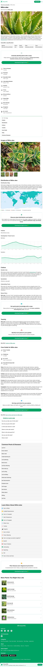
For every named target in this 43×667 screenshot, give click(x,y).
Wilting (3, 495)
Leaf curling (4, 471)
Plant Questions (20, 641)
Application (31, 641)
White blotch (4, 492)
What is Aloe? (5, 437)
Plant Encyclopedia (5, 4)
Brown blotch (5, 450)
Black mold (4, 453)
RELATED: (8, 343)
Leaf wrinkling (5, 474)
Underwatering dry (6, 456)
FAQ (1, 650)
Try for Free (37, 1)
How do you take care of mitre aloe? (10, 421)
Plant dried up (5, 468)
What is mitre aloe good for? (8, 432)
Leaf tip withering (6, 465)
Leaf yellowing (5, 459)
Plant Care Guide (12, 641)
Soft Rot (3, 498)
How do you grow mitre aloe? (8, 423)
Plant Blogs (26, 641)
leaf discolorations (6, 480)
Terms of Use (10, 645)
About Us (22, 645)
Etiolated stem (5, 483)
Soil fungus (4, 486)
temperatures (4, 39)
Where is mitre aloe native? (8, 429)
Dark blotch (4, 489)
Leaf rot (3, 447)
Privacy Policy (3, 645)
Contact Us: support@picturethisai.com (11, 650)
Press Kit (27, 645)
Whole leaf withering (6, 477)
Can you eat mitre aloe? (7, 435)
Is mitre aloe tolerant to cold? (8, 426)
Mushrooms (4, 462)
